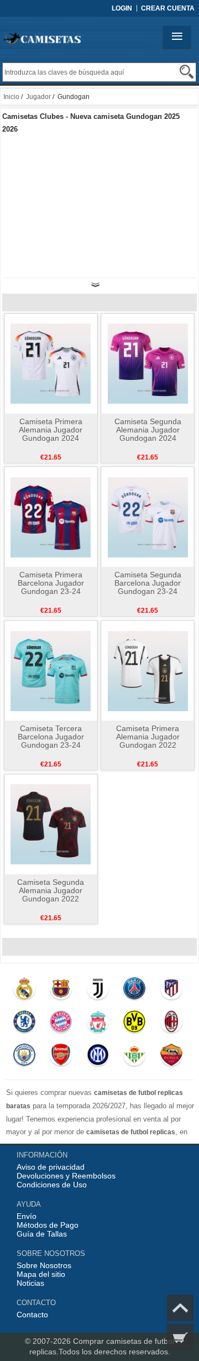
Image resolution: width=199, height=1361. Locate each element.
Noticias (30, 1283)
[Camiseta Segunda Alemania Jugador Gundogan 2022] (51, 824)
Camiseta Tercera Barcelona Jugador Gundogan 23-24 (51, 736)
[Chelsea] (24, 1024)
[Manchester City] (24, 1057)
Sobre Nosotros (44, 1265)
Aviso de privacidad (51, 1166)
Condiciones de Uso (52, 1184)
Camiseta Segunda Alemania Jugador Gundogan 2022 (50, 890)
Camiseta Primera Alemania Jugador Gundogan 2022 (148, 736)
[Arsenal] (60, 1057)
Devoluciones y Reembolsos (66, 1175)
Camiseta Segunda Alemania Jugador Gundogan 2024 (147, 429)
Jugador (38, 97)
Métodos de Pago (47, 1225)
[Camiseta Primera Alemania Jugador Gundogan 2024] (51, 363)
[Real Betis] (134, 1057)
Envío (26, 1216)
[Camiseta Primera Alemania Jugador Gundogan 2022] (148, 670)
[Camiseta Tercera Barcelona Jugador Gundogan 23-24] (51, 670)
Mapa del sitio (41, 1274)
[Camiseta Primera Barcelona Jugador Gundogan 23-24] (51, 516)
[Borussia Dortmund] (134, 1024)
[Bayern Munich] (60, 1024)
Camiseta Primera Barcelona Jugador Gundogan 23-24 (51, 583)
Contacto (32, 1314)
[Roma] (171, 1057)
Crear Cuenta (168, 8)
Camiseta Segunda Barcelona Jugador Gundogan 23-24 (147, 583)
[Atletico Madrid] (171, 991)
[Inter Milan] (97, 1057)
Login (122, 8)
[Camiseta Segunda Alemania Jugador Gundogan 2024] (148, 363)
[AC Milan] (171, 1024)
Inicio (11, 97)
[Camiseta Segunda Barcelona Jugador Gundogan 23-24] (148, 516)
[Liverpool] (97, 1024)
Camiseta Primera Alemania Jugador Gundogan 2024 (50, 429)
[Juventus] (97, 991)
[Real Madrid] (24, 991)
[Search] (186, 72)
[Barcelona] (60, 991)
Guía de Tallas (42, 1233)
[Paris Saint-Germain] (134, 991)
